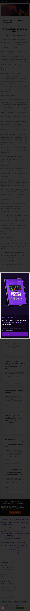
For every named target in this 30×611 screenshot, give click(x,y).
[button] (28, 274)
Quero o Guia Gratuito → (15, 334)
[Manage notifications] (3, 608)
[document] (15, 305)
